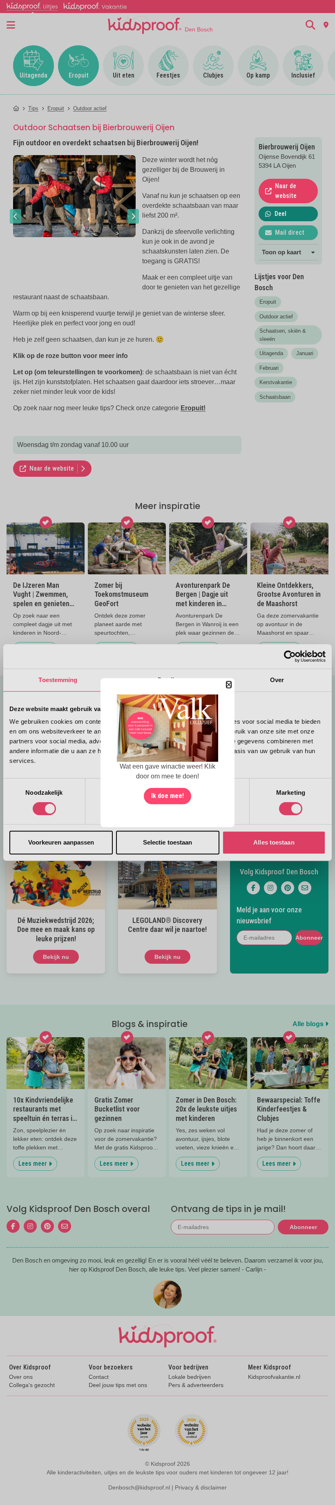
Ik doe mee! (167, 796)
